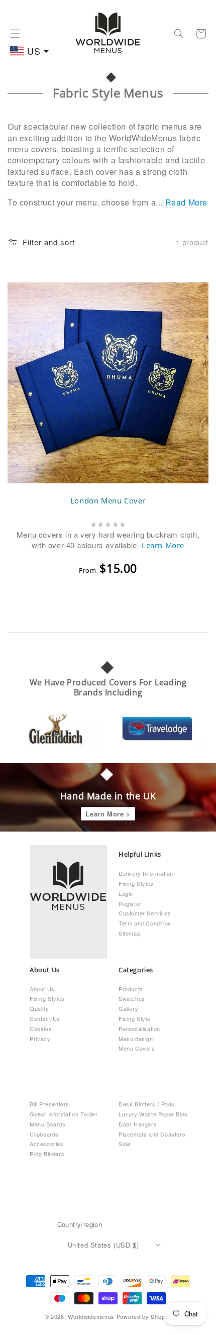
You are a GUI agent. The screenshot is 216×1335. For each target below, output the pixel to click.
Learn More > (107, 813)
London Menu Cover (108, 500)
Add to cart (114, 603)
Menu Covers (137, 1048)
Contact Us (45, 1018)
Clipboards (44, 1134)
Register (130, 903)
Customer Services (145, 913)
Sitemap (129, 933)
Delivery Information (146, 873)
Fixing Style (134, 1018)
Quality (39, 1008)
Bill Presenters (49, 1104)
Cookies (41, 1028)
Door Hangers (138, 1124)
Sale (124, 1144)
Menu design (136, 1039)
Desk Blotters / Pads (147, 1104)
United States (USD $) (103, 1245)
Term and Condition (145, 923)
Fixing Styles (136, 883)
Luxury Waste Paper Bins (153, 1114)
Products (131, 989)
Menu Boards (48, 1124)
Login (126, 893)
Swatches (132, 998)
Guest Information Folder (63, 1114)
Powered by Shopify (144, 1316)
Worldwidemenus (91, 1316)
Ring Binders (47, 1154)
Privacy (40, 1039)
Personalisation (139, 1028)
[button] (15, 34)
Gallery (128, 1008)
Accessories (47, 1144)
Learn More (163, 545)
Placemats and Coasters (152, 1134)
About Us (42, 989)
